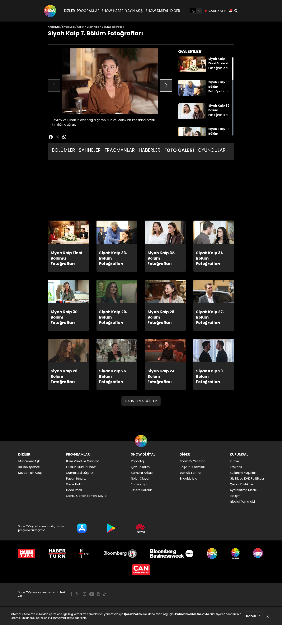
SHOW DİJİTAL (156, 10)
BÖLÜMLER (63, 150)
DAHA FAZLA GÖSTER (141, 401)
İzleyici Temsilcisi (242, 501)
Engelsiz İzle (188, 478)
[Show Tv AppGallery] (140, 528)
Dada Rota (74, 490)
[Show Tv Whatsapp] (64, 137)
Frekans (236, 467)
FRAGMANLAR (120, 150)
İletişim (235, 496)
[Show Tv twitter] (57, 137)
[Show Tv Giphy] (98, 594)
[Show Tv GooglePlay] (111, 528)
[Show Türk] (235, 553)
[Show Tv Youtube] (91, 594)
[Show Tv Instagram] (84, 594)
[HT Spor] (84, 553)
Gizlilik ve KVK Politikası (247, 478)
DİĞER (175, 10)
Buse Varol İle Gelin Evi (82, 461)
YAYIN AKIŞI (134, 10)
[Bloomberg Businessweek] (171, 553)
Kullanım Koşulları (243, 473)
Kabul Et (253, 615)
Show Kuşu (139, 484)
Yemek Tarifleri (191, 473)
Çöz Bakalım (140, 467)
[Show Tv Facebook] (71, 594)
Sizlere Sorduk (141, 490)
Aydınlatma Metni (187, 614)
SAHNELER (90, 150)
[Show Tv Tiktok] (104, 594)
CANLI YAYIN (217, 10)
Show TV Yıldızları (192, 461)
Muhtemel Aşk (29, 461)
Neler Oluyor (140, 478)
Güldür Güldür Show (81, 467)
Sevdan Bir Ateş (30, 473)
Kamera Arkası (142, 473)
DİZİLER (69, 10)
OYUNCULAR (212, 150)
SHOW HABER (112, 10)
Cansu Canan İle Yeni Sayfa (86, 496)
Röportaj (137, 461)
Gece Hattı (74, 484)
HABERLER (149, 150)
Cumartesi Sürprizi (79, 473)
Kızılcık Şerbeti (29, 467)
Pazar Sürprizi (76, 478)
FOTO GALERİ (179, 150)
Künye (234, 461)
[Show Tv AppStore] (81, 528)
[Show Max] (258, 553)
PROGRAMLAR (88, 10)
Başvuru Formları (192, 467)
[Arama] (236, 11)
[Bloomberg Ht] (120, 553)
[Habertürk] (26, 553)
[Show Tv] (50, 11)
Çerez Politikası (135, 614)
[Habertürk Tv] (57, 553)
